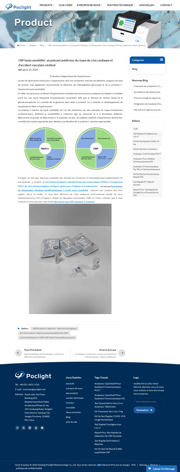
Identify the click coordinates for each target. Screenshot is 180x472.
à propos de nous (74, 388)
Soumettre (142, 410)
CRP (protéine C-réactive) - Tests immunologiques (54, 328)
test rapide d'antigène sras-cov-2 (145, 135)
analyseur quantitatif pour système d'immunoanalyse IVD (109, 397)
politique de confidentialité (29, 468)
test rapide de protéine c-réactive (107, 442)
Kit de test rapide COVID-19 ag (146, 142)
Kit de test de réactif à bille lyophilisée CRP (108, 450)
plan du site (71, 421)
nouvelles (70, 407)
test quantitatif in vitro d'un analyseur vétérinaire (108, 405)
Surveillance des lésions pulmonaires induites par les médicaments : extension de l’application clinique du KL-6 (148, 92)
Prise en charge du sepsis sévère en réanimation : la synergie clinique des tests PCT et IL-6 (148, 98)
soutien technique (74, 397)
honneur (70, 402)
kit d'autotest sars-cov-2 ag (108, 411)
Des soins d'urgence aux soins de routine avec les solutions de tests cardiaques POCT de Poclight (148, 109)
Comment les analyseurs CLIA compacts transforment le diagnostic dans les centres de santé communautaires (148, 86)
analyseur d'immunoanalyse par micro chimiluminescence (146, 167)
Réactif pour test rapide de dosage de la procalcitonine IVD (145, 192)
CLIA (135, 129)
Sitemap (143, 464)
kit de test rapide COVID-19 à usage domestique (109, 418)
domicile (70, 383)
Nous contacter (73, 412)
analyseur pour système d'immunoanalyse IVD (144, 160)
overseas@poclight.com (34, 389)
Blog (42, 45)
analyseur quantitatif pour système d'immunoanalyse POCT (107, 387)
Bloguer (33, 45)
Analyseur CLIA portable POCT (147, 154)
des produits (72, 393)
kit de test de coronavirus (145, 149)
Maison (22, 45)
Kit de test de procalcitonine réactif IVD (146, 175)
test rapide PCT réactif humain (143, 183)
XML (133, 464)
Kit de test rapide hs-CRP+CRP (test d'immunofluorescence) (47, 337)
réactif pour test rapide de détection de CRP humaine (108, 434)
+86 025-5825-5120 (29, 384)
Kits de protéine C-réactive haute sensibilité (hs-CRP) (44, 333)
